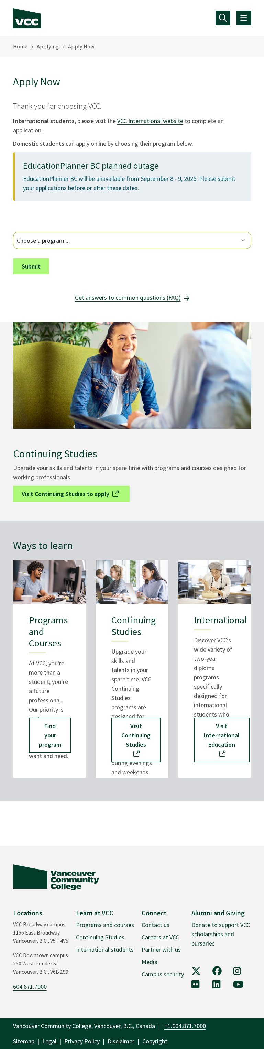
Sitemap (23, 1041)
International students (105, 949)
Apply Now (81, 46)
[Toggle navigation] (223, 18)
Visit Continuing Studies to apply (65, 494)
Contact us (155, 925)
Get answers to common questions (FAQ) (128, 298)
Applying (48, 46)
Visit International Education (222, 735)
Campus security (163, 974)
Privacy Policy (82, 1041)
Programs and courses (105, 925)
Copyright (154, 1041)
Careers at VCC (160, 937)
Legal (49, 1041)
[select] (132, 240)
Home (20, 46)
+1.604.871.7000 (185, 1026)
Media (149, 962)
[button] (31, 266)
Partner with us (161, 949)
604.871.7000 (30, 987)
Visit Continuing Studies (136, 735)
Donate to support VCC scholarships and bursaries (220, 934)
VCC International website (150, 121)
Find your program (50, 735)
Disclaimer (121, 1041)
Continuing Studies (100, 937)
